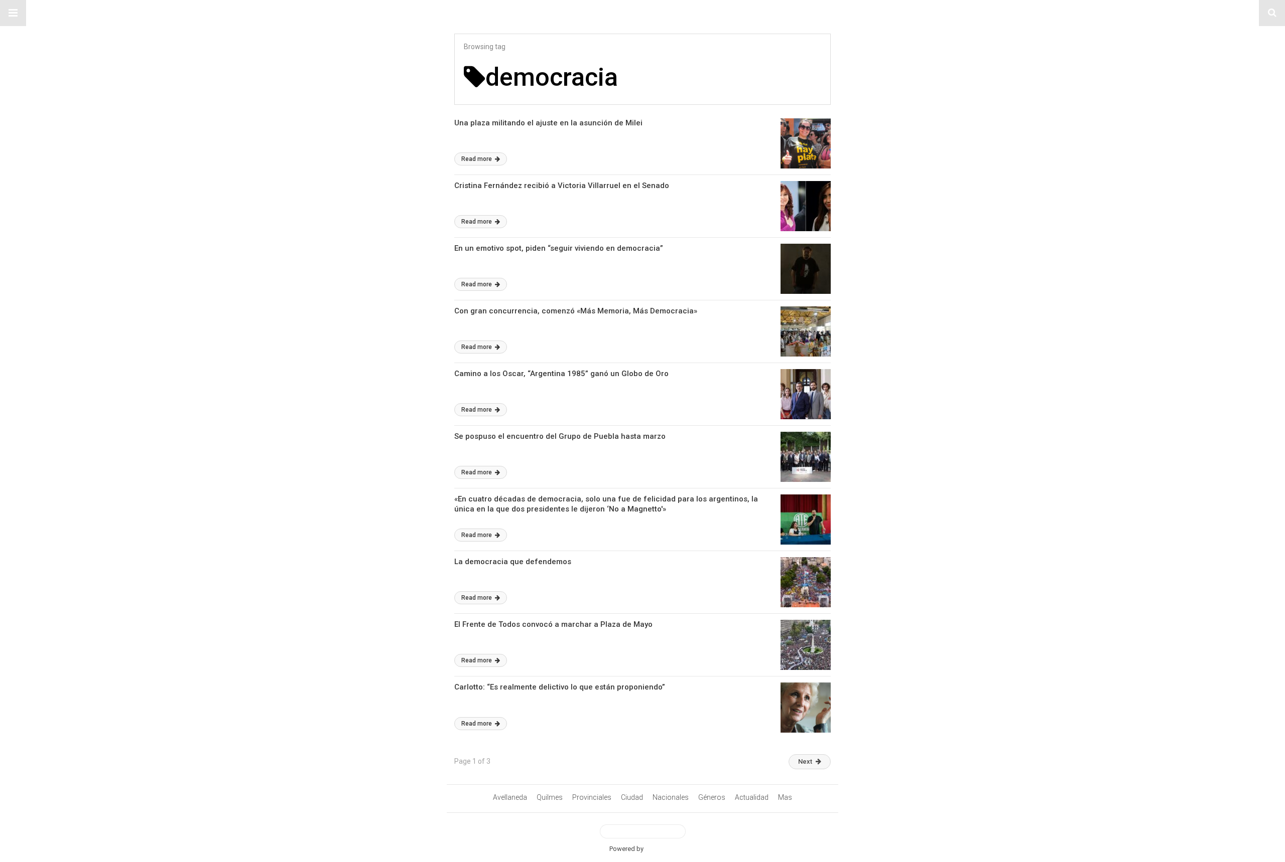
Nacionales (671, 797)
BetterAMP (660, 848)
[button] (13, 13)
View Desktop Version (646, 831)
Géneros (711, 797)
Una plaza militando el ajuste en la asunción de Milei (548, 122)
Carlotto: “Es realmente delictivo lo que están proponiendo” (559, 687)
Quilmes (550, 797)
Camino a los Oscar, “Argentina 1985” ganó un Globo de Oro (561, 373)
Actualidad (751, 797)
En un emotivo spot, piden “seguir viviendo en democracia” (558, 248)
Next (805, 761)
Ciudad (632, 797)
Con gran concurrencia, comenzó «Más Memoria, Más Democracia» (575, 310)
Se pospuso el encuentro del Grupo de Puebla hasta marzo (560, 436)
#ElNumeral (642, 13)
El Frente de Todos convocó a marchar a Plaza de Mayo (553, 624)
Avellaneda (510, 797)
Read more (477, 158)
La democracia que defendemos (512, 561)
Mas (785, 797)
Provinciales (591, 797)
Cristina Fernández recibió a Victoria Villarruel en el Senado (561, 185)
